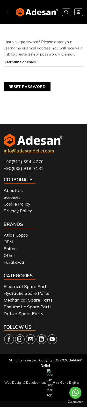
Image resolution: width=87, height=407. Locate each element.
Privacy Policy (18, 210)
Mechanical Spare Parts (28, 300)
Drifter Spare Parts (23, 313)
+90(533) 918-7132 (24, 168)
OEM (8, 241)
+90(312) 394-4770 (24, 161)
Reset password (27, 86)
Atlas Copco (16, 235)
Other (9, 255)
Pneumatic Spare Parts (27, 306)
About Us (13, 190)
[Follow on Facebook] (9, 339)
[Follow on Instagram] (20, 339)
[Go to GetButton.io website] (75, 402)
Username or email (29, 62)
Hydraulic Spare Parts (26, 293)
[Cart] (78, 12)
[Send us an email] (31, 339)
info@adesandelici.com (29, 151)
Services (12, 197)
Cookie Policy (17, 204)
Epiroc (10, 248)
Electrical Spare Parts (26, 286)
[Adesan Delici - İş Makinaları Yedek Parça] (37, 12)
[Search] (66, 12)
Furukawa (14, 262)
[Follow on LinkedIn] (41, 339)
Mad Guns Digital (66, 382)
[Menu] (8, 12)
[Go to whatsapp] (75, 393)
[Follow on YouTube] (52, 339)
